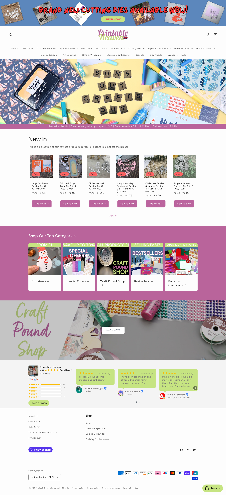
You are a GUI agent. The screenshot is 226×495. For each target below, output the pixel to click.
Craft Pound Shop (112, 281)
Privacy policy (78, 488)
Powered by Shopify (60, 488)
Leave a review (39, 403)
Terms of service (130, 488)
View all (113, 215)
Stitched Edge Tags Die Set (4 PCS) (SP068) (68, 186)
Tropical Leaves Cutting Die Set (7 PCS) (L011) (183, 186)
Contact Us (34, 421)
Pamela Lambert (176, 394)
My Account (34, 437)
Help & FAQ (34, 426)
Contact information (111, 488)
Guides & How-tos (95, 433)
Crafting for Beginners (97, 439)
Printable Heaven (43, 488)
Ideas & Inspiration (95, 428)
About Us (33, 416)
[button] (11, 34)
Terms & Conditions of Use (42, 432)
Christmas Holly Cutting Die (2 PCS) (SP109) (97, 186)
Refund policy (93, 488)
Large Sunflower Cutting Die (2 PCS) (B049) (40, 186)
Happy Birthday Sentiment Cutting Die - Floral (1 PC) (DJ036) (127, 187)
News (88, 422)
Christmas (39, 281)
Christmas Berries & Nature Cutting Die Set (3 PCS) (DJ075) (154, 187)
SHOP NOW (113, 330)
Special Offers (76, 281)
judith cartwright (93, 388)
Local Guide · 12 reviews (178, 397)
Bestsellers (141, 281)
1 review (88, 391)
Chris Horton (132, 391)
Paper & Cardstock (175, 283)
